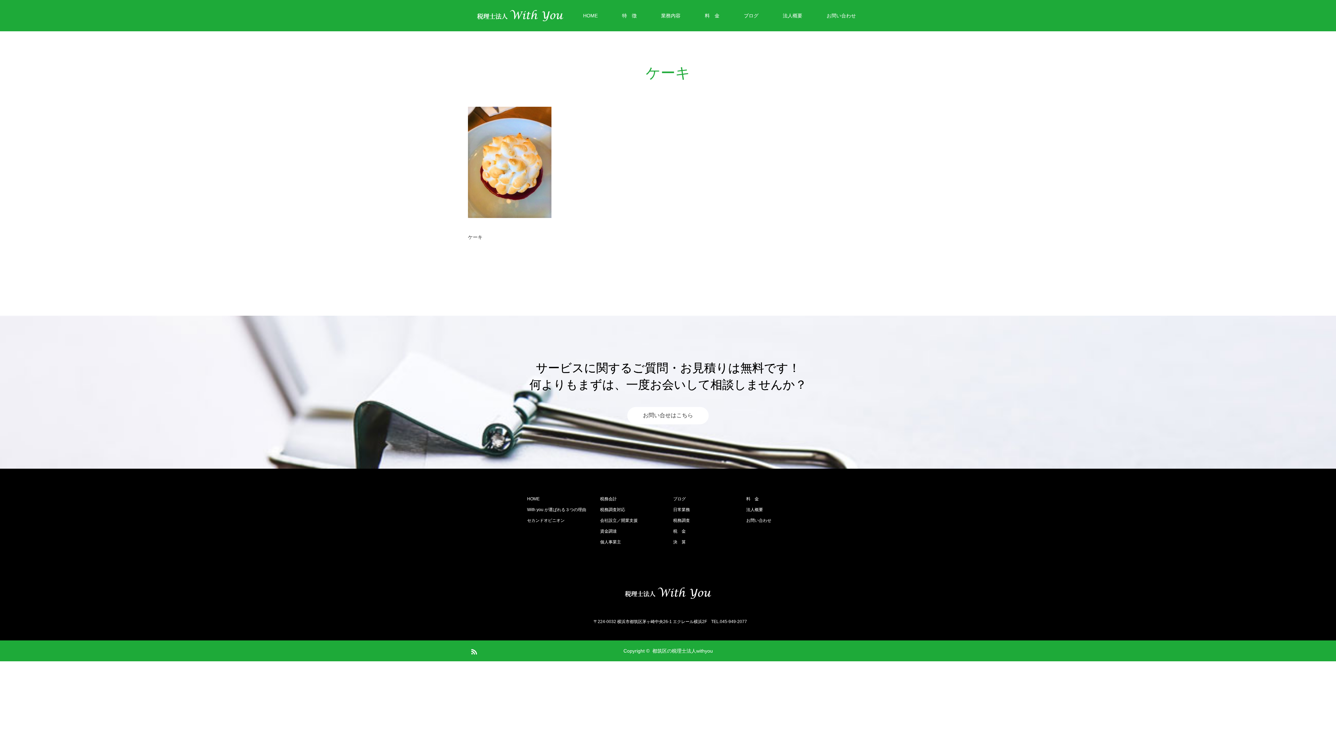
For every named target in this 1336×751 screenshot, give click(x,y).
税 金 (679, 531)
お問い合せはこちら (668, 416)
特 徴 (629, 15)
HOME (590, 15)
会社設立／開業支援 (619, 520)
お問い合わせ (841, 15)
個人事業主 (610, 542)
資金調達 (608, 531)
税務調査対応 (612, 509)
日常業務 (681, 509)
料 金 (712, 15)
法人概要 (792, 15)
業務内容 (671, 15)
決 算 (679, 542)
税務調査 (681, 520)
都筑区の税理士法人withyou (682, 651)
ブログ (751, 15)
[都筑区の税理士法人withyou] (668, 593)
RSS (473, 650)
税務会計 (608, 498)
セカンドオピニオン (546, 520)
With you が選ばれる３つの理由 (556, 509)
